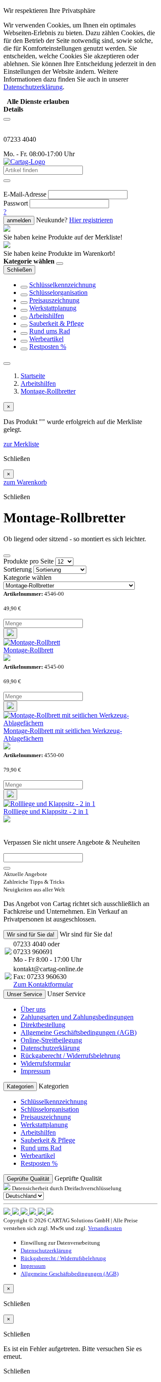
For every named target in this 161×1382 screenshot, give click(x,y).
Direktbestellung (43, 1024)
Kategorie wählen (27, 577)
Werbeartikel (46, 338)
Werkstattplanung (52, 308)
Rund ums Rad (49, 331)
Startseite (33, 375)
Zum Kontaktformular (43, 984)
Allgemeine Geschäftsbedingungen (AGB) (79, 1032)
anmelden (19, 220)
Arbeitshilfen (46, 315)
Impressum (35, 1071)
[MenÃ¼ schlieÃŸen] (6, 363)
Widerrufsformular (45, 1063)
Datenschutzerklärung (50, 1048)
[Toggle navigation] (6, 556)
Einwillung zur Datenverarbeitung (60, 1243)
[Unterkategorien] (24, 287)
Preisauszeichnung (54, 300)
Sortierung (17, 569)
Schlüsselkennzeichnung (62, 284)
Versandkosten (105, 1228)
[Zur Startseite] (24, 161)
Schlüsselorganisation (58, 292)
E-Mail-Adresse (24, 194)
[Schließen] (59, 263)
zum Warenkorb (25, 482)
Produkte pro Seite (28, 561)
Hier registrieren (91, 220)
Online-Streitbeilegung (51, 1040)
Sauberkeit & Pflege (56, 323)
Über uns (33, 1009)
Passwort (15, 203)
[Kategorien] (6, 119)
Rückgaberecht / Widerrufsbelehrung (70, 1055)
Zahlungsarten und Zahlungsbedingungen (77, 1017)
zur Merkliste (21, 444)
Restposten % (47, 346)
